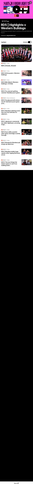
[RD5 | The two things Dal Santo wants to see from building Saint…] (16, 163)
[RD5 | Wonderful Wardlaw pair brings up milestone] (16, 143)
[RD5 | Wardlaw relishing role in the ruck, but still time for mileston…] (16, 112)
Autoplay (25, 42)
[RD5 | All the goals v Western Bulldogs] (16, 73)
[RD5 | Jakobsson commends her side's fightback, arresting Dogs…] (16, 122)
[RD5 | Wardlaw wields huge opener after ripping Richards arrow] (16, 152)
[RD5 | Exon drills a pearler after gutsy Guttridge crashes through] (16, 133)
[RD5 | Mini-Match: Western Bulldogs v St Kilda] (16, 82)
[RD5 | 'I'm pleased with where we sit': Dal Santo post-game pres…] (16, 101)
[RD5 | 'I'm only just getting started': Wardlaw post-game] (16, 91)
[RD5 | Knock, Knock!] (16, 56)
